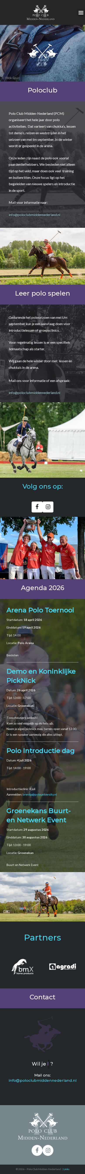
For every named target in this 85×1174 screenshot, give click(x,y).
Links (66, 1169)
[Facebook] (37, 507)
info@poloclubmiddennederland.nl (34, 215)
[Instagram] (47, 507)
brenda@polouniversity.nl (40, 794)
